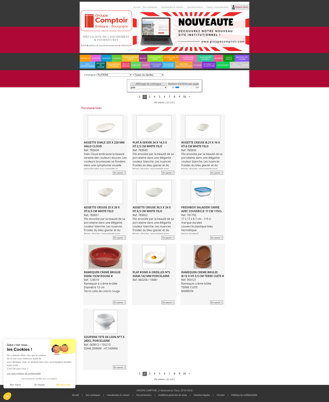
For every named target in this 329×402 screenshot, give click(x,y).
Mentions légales (202, 395)
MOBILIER (136, 65)
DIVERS (245, 65)
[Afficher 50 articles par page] (189, 87)
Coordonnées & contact (172, 7)
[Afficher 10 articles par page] (177, 87)
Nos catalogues (150, 7)
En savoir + (119, 172)
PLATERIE (96, 58)
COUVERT (117, 58)
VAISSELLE (85, 58)
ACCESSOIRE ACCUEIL (205, 58)
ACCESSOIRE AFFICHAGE (188, 58)
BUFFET (143, 58)
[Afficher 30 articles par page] (185, 87)
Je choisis (39, 384)
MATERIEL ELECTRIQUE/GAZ (183, 65)
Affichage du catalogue (148, 84)
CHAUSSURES (223, 65)
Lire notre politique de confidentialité (24, 373)
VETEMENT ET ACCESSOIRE (209, 65)
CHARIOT (145, 65)
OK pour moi (63, 384)
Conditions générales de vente (172, 395)
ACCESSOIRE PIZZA (155, 58)
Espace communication (217, 7)
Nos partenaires (195, 7)
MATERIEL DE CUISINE (100, 65)
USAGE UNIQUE (229, 58)
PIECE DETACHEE (235, 65)
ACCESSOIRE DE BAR (171, 58)
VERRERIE (106, 58)
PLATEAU (218, 58)
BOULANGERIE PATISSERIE (113, 65)
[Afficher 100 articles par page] (193, 87)
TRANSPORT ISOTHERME (168, 65)
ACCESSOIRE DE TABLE (130, 58)
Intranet (221, 395)
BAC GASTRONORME (87, 65)
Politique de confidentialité (244, 395)
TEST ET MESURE (126, 65)
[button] (7, 396)
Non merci (15, 384)
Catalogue (89, 75)
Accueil (136, 7)
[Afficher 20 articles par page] (181, 87)
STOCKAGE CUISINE (156, 65)
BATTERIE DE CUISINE (242, 58)
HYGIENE (197, 65)
